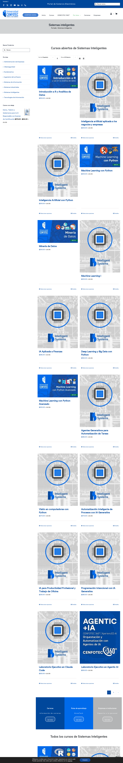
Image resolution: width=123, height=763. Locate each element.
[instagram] (11, 4)
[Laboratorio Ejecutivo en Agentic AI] (100, 636)
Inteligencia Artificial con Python (56, 200)
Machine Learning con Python (97, 171)
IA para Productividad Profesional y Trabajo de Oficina (57, 590)
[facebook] (4, 4)
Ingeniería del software (12, 77)
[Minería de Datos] (58, 230)
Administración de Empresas (14, 62)
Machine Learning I (91, 276)
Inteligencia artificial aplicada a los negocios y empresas (99, 123)
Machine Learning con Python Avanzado (54, 402)
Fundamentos (9, 72)
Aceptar (85, 760)
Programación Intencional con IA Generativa (98, 590)
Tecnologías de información (14, 97)
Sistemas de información (13, 82)
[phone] (25, 4)
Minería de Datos (48, 246)
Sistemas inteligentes (11, 92)
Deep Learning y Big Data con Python (96, 353)
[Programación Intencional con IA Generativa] (100, 557)
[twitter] (7, 4)
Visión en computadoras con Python (54, 511)
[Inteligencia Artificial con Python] (58, 169)
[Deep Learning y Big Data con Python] (100, 320)
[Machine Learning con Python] (100, 154)
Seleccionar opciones (46, 137)
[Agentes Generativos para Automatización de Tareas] (100, 399)
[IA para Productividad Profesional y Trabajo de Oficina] (58, 557)
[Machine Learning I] (100, 245)
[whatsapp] (22, 4)
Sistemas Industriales (11, 87)
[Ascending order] (57, 57)
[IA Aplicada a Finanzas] (58, 320)
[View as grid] (80, 57)
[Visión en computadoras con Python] (58, 478)
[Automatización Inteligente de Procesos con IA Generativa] (100, 478)
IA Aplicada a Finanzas (50, 351)
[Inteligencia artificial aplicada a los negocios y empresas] (100, 90)
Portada (53, 28)
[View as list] (84, 57)
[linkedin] (18, 4)
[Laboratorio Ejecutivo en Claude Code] (58, 636)
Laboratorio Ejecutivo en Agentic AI (99, 667)
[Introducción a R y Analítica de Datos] (58, 75)
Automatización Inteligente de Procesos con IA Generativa (96, 511)
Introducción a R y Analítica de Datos (55, 93)
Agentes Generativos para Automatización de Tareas (94, 432)
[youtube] (15, 4)
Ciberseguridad (9, 67)
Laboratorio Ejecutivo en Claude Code (56, 669)
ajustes (70, 761)
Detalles (74, 137)
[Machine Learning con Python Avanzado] (58, 384)
